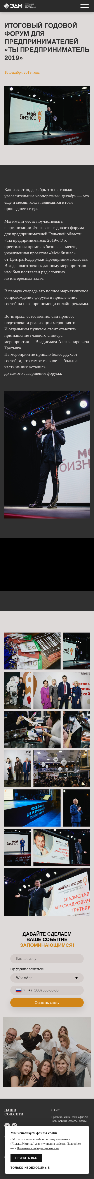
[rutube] (14, 1125)
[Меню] (85, 6)
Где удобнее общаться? (27, 969)
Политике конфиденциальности (38, 1148)
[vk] (7, 1125)
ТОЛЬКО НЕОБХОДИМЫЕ (30, 1167)
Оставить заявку (47, 1002)
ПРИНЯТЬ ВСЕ (26, 1158)
